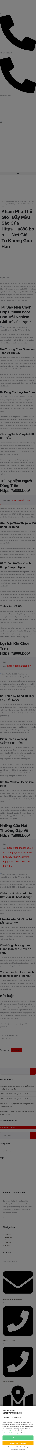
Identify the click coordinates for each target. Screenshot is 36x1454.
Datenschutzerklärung (22, 1447)
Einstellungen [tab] (17, 1417)
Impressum (11, 1447)
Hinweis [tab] (7, 1417)
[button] (18, 1437)
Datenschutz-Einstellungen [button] (10, 1433)
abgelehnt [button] (9, 1431)
